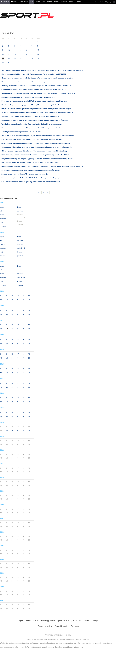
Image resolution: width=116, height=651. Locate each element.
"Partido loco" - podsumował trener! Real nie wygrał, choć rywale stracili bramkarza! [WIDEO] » (38, 93)
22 (38, 54)
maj (1, 222)
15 (38, 50)
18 (15, 54)
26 (20, 58)
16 (3, 54)
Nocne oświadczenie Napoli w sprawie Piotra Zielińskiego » (24, 82)
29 (38, 58)
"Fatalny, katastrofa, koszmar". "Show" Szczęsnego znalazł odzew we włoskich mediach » (36, 86)
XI (23, 300)
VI (29, 296)
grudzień (20, 256)
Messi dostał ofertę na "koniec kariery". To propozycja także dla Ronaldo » (30, 162)
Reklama (40, 639)
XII (29, 300)
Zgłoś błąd (86, 639)
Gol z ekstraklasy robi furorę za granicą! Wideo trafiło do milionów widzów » (30, 182)
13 (26, 50)
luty (1, 211)
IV (18, 296)
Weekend (14, 2)
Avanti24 (79, 2)
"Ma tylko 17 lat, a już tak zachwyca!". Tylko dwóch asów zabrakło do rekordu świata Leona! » (37, 135)
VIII (7, 300)
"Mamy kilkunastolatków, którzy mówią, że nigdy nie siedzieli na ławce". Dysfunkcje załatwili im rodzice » (42, 70)
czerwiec (3, 226)
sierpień (20, 211)
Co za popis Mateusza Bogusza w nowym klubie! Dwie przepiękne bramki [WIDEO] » (33, 89)
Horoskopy (44, 621)
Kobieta (56, 2)
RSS (34, 639)
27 (26, 58)
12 (20, 50)
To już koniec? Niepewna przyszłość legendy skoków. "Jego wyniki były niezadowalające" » (37, 112)
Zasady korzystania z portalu (70, 639)
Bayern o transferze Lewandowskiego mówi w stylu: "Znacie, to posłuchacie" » (32, 128)
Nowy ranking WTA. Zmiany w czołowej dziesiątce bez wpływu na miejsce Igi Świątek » (34, 120)
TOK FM (71, 2)
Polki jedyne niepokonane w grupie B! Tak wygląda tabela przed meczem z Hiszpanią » (34, 101)
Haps (75, 621)
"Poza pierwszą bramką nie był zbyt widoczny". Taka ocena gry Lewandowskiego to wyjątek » (37, 78)
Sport (31, 2)
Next (43, 2)
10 (9, 50)
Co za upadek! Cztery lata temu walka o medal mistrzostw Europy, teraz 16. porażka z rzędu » (37, 147)
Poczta (97, 1)
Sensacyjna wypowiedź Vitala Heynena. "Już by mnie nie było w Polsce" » (30, 116)
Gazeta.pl (6, 2)
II (6, 296)
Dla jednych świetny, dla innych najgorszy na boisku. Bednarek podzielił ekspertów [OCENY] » (38, 159)
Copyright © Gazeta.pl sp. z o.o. (58, 635)
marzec (2, 215)
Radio (101, 1)
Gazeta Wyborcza (57, 621)
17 (9, 54)
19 (20, 54)
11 (14, 50)
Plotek (38, 2)
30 (3, 63)
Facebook (75, 626)
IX (12, 300)
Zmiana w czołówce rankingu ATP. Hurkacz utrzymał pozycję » (25, 174)
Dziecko (64, 2)
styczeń (2, 207)
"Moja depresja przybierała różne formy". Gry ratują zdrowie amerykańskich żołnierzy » (34, 151)
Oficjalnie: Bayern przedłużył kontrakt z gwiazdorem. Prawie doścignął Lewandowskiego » (36, 109)
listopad (20, 252)
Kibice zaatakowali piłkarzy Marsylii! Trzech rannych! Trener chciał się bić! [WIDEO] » (34, 74)
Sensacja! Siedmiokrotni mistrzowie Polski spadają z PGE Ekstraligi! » (28, 97)
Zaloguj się (108, 1)
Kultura (49, 2)
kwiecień (3, 218)
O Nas (29, 639)
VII (1, 300)
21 (32, 54)
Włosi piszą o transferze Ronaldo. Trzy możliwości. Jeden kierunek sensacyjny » (32, 124)
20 (26, 54)
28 (32, 58)
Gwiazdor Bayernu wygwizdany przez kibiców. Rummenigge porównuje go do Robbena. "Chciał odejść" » (42, 166)
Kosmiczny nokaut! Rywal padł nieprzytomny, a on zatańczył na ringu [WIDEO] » (32, 139)
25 (15, 58)
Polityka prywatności (51, 639)
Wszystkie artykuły (62, 626)
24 (9, 58)
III (12, 296)
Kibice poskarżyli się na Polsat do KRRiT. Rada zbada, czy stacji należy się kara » (32, 178)
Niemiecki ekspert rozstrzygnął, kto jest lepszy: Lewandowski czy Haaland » (30, 105)
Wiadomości (24, 2)
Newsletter (49, 626)
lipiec (19, 207)
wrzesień (20, 244)
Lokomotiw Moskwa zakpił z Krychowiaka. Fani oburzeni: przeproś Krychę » (30, 170)
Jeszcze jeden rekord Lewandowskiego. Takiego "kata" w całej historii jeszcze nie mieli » (35, 143)
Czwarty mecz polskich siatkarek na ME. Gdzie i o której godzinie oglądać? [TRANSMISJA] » (36, 155)
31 (9, 63)
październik (21, 248)
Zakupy (69, 621)
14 (32, 50)
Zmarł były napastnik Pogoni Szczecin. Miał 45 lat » (21, 132)
